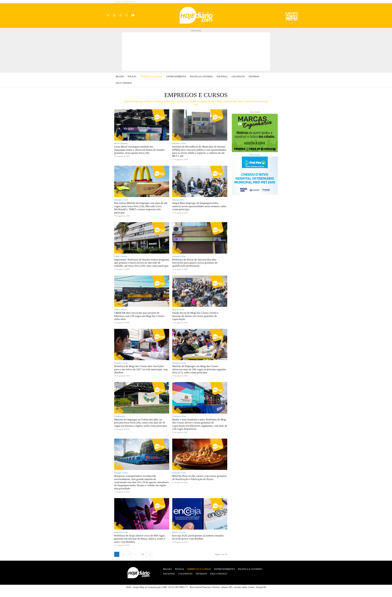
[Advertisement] (196, 51)
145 (142, 554)
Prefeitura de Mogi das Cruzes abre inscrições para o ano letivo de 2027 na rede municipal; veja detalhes (141, 369)
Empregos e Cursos (179, 143)
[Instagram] (114, 15)
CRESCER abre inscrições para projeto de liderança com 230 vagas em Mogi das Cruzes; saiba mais (139, 316)
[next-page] (149, 554)
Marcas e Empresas (121, 143)
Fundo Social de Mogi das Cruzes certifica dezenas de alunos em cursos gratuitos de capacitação (195, 316)
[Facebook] (108, 15)
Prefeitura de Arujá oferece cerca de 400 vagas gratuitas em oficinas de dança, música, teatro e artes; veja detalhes (139, 538)
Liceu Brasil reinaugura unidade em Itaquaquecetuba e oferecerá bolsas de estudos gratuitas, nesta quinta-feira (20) (139, 149)
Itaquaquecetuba (178, 200)
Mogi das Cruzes (178, 309)
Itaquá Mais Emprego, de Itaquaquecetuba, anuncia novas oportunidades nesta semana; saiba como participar (199, 206)
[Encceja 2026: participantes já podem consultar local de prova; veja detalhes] (199, 514)
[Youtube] (132, 15)
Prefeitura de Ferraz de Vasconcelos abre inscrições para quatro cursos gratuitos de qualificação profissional (194, 262)
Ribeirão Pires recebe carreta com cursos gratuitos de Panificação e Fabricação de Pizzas (199, 477)
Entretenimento (119, 416)
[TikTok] (120, 15)
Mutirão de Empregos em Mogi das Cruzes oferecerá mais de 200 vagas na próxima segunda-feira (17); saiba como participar (199, 369)
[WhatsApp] (126, 15)
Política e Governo (120, 256)
